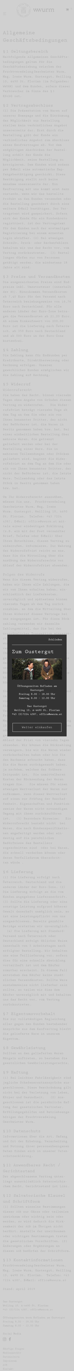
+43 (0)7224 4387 (24, 714)
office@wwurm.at (50, 714)
